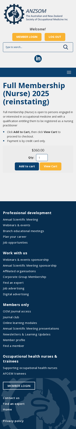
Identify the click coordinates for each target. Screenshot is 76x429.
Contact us (11, 398)
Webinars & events (16, 225)
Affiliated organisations (19, 271)
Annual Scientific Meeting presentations (31, 328)
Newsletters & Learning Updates (26, 334)
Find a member (13, 346)
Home (7, 409)
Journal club (11, 317)
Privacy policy (13, 421)
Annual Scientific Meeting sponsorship (30, 265)
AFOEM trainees (14, 373)
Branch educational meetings (23, 231)
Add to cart (27, 166)
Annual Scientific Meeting (20, 219)
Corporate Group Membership (24, 277)
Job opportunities (15, 242)
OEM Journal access (17, 311)
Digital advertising (16, 294)
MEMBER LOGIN (26, 37)
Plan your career (15, 236)
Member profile (14, 340)
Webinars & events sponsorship (26, 259)
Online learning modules (20, 323)
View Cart (50, 166)
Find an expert (13, 283)
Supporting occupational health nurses (30, 368)
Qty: (31, 157)
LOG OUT (55, 37)
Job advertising (14, 288)
